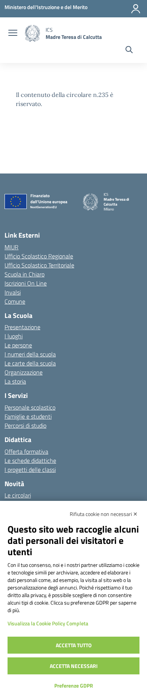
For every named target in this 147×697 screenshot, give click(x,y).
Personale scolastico (30, 407)
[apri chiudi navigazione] (12, 33)
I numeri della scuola (30, 354)
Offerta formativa (26, 451)
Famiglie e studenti (28, 416)
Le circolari (18, 495)
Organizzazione (24, 372)
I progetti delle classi (30, 469)
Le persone (18, 345)
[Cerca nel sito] (129, 50)
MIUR (11, 247)
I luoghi (14, 336)
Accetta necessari (74, 666)
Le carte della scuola (30, 363)
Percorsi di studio (25, 425)
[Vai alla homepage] (32, 33)
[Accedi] (135, 9)
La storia (15, 381)
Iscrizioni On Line (26, 283)
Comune (15, 301)
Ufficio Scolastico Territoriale (39, 265)
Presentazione (22, 327)
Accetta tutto (74, 645)
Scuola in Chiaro (24, 274)
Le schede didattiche (30, 460)
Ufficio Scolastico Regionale (39, 256)
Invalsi (13, 292)
